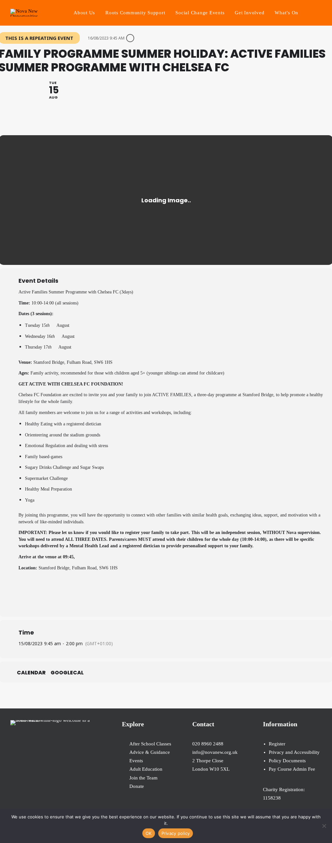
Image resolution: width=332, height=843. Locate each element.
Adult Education (145, 769)
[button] (319, 12)
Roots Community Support (135, 12)
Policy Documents (287, 760)
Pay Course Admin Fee (292, 769)
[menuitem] (84, 12)
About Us (84, 12)
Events (136, 760)
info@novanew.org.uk (215, 752)
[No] (324, 826)
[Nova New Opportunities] (24, 13)
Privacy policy (175, 833)
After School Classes (150, 743)
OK (149, 833)
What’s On (286, 12)
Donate (136, 786)
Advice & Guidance (149, 752)
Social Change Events (199, 12)
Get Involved (249, 12)
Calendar (31, 673)
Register (277, 743)
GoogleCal (67, 673)
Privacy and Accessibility (294, 752)
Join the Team (143, 777)
